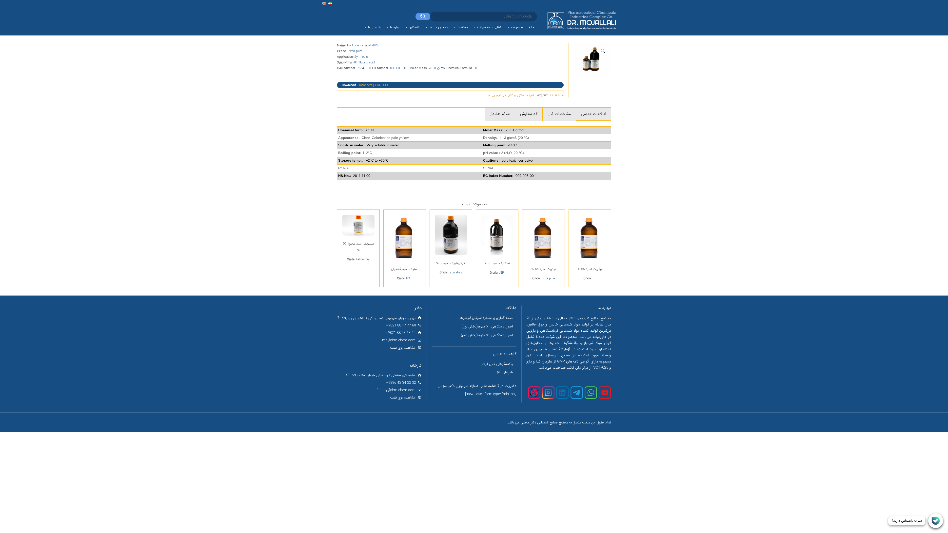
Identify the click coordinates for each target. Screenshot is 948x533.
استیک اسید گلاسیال (404, 269)
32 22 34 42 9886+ (401, 382)
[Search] (422, 16)
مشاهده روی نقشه (402, 347)
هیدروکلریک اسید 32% (451, 263)
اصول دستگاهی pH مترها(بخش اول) (487, 326)
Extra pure (557, 95)
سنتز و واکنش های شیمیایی (508, 95)
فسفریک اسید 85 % (497, 263)
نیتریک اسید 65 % (589, 269)
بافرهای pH (505, 372)
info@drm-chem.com (398, 340)
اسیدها (530, 95)
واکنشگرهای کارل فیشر (497, 364)
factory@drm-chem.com (395, 390)
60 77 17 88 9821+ (401, 325)
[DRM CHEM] (581, 20)
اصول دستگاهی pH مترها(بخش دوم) (487, 335)
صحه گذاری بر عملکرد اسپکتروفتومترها (486, 318)
